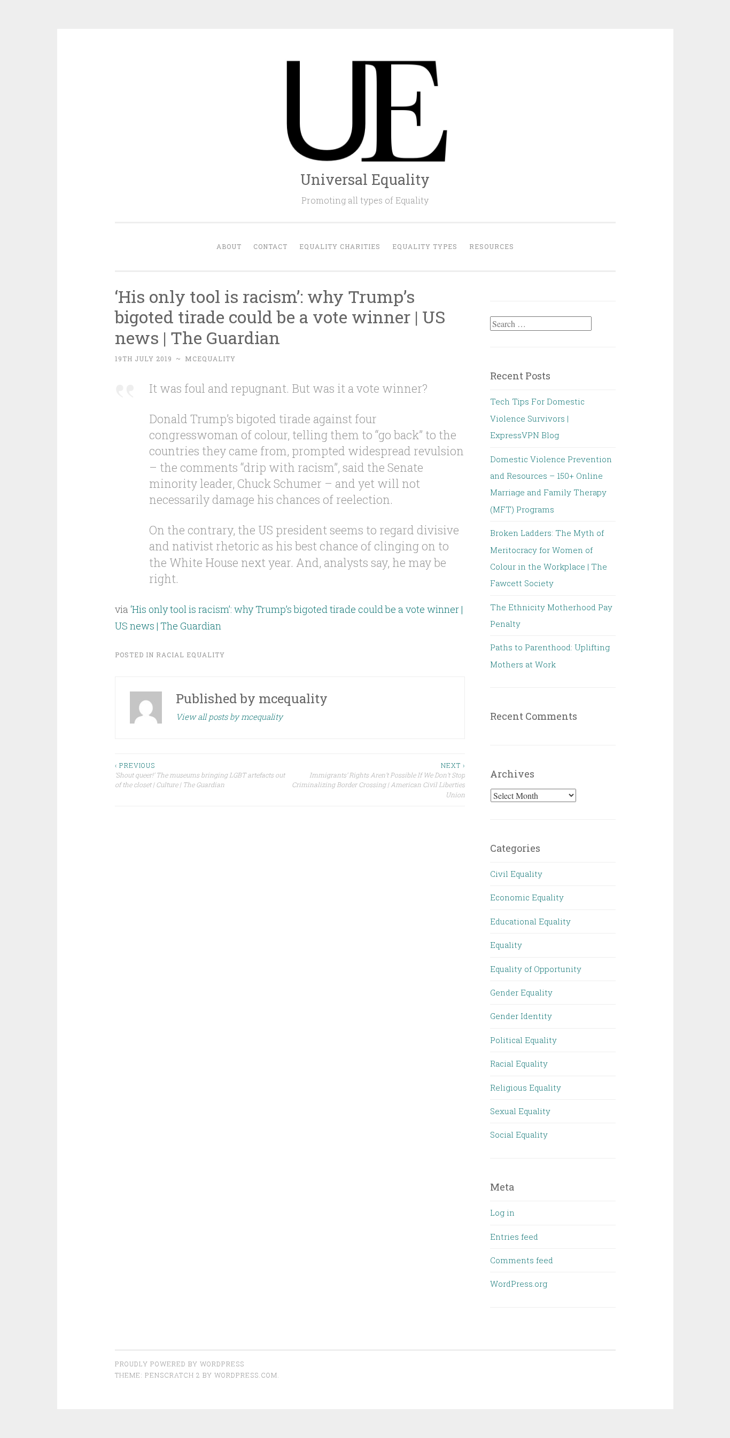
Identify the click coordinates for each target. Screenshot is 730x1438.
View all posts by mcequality (229, 716)
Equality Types (424, 246)
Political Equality (523, 1040)
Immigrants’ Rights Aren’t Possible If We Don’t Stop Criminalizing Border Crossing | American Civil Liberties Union (378, 780)
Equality (506, 944)
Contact (270, 246)
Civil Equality (516, 873)
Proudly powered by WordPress (179, 1363)
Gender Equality (521, 992)
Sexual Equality (520, 1111)
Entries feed (514, 1236)
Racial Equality (190, 654)
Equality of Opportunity (535, 968)
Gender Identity (521, 1016)
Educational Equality (530, 921)
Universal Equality (365, 179)
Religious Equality (525, 1087)
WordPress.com (245, 1375)
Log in (502, 1212)
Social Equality (519, 1134)
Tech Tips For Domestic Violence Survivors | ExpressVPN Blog (537, 418)
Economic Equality (527, 897)
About (229, 246)
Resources (491, 246)
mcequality (210, 358)
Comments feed (521, 1260)
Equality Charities (339, 246)
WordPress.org (518, 1283)
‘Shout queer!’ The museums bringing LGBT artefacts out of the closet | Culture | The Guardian (200, 775)
